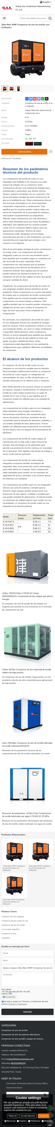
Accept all (43, 1116)
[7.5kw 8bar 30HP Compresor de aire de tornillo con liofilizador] (14, 851)
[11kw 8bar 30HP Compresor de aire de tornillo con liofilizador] (40, 851)
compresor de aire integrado (12, 916)
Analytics (23, 1121)
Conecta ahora (24, 151)
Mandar (27, 1011)
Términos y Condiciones (17, 1004)
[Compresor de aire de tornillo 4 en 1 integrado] (29, 144)
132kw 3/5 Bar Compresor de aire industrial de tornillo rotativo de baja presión (26, 671)
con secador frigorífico (10, 929)
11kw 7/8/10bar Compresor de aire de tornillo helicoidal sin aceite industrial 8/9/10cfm (27, 744)
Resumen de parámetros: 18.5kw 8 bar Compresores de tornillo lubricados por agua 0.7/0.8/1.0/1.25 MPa (26, 814)
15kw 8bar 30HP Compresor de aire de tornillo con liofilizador (14, 902)
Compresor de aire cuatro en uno (14, 921)
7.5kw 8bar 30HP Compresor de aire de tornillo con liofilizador (14, 868)
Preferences (35, 1121)
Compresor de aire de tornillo (13, 925)
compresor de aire (8, 934)
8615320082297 (18, 1063)
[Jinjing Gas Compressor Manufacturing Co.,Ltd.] (7, 8)
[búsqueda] (50, 18)
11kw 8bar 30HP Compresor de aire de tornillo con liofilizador (39, 868)
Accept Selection (28, 1116)
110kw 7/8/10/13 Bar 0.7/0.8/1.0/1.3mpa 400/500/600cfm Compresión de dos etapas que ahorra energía (27, 596)
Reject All (12, 1116)
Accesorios (10, 997)
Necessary (11, 1121)
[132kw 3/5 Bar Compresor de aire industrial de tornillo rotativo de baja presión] (27, 640)
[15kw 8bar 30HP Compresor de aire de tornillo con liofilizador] (14, 885)
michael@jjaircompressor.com (20, 1059)
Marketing (48, 1121)
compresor (5, 938)
